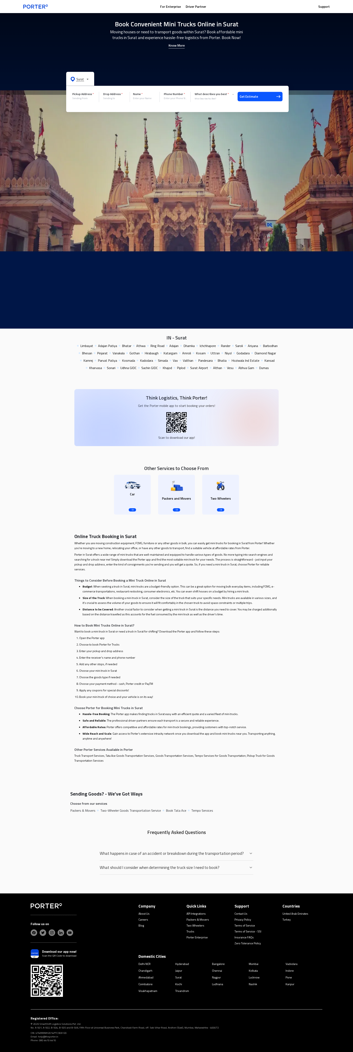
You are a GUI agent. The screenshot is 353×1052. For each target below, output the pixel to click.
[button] (80, 79)
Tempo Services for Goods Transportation (220, 755)
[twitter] (43, 932)
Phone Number (174, 94)
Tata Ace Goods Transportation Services (130, 755)
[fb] (34, 932)
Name (138, 94)
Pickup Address (83, 94)
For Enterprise (170, 6)
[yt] (70, 932)
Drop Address (113, 94)
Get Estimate (249, 96)
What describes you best (212, 94)
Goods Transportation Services (174, 755)
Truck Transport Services (89, 755)
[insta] (52, 932)
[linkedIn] (61, 932)
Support (324, 6)
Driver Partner (196, 6)
